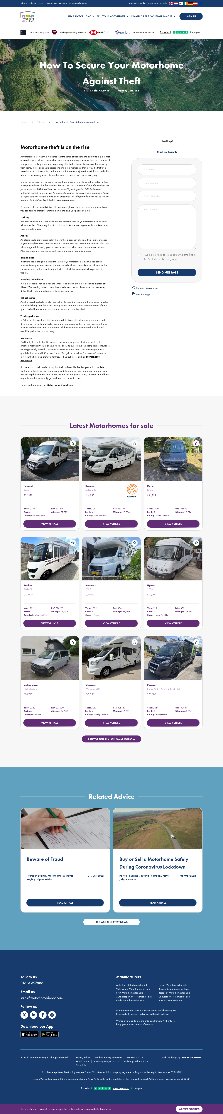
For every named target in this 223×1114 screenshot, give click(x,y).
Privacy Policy (83, 1057)
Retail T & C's (82, 1061)
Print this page (140, 294)
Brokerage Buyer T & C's (106, 1061)
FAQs (41, 3)
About (23, 3)
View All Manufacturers (170, 1000)
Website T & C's (135, 1057)
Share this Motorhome (144, 288)
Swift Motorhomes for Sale (129, 992)
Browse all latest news (111, 922)
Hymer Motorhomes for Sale (173, 985)
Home (23, 121)
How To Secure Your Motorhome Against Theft (77, 121)
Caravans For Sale (157, 3)
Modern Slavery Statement (108, 1057)
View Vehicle (49, 523)
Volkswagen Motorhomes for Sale (133, 989)
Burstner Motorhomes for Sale (174, 989)
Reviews (63, 3)
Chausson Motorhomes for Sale (174, 996)
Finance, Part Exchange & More (151, 16)
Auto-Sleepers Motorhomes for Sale (134, 996)
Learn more (105, 1109)
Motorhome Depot (27, 16)
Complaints (81, 1065)
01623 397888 (31, 982)
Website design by (171, 1057)
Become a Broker (137, 3)
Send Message (167, 272)
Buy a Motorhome (79, 16)
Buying (31, 879)
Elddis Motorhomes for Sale (130, 1000)
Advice (32, 3)
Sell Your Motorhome (111, 16)
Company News (160, 875)
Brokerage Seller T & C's (136, 1061)
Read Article (65, 902)
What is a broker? (78, 3)
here (72, 200)
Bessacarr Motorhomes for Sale (174, 992)
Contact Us (51, 3)
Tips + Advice (101, 90)
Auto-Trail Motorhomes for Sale (132, 985)
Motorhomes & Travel (60, 875)
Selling (42, 875)
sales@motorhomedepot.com (41, 997)
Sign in (191, 16)
